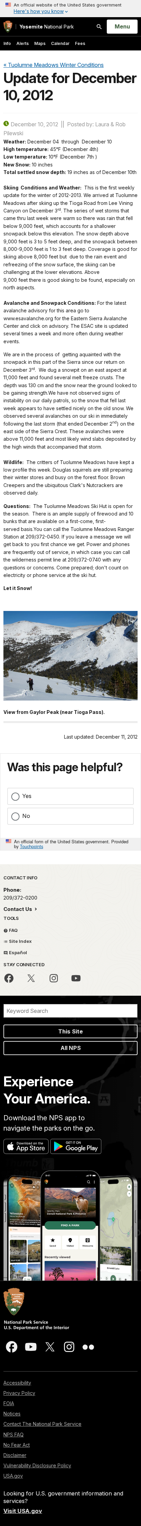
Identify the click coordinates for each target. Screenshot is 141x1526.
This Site (70, 1031)
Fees (80, 43)
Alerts (22, 43)
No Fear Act (16, 1445)
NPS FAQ (13, 1434)
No (26, 815)
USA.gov (13, 1476)
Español (17, 952)
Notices (12, 1414)
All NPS (71, 1047)
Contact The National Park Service (42, 1424)
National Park (47, 26)
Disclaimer (14, 1455)
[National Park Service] (8, 26)
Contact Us (18, 909)
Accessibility (17, 1383)
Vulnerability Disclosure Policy (37, 1465)
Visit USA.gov (22, 1510)
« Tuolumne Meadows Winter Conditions (53, 64)
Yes (26, 796)
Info (7, 43)
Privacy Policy (19, 1393)
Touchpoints (31, 846)
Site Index (20, 941)
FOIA (8, 1403)
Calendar (60, 43)
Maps (40, 43)
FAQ (13, 930)
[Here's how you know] (70, 8)
